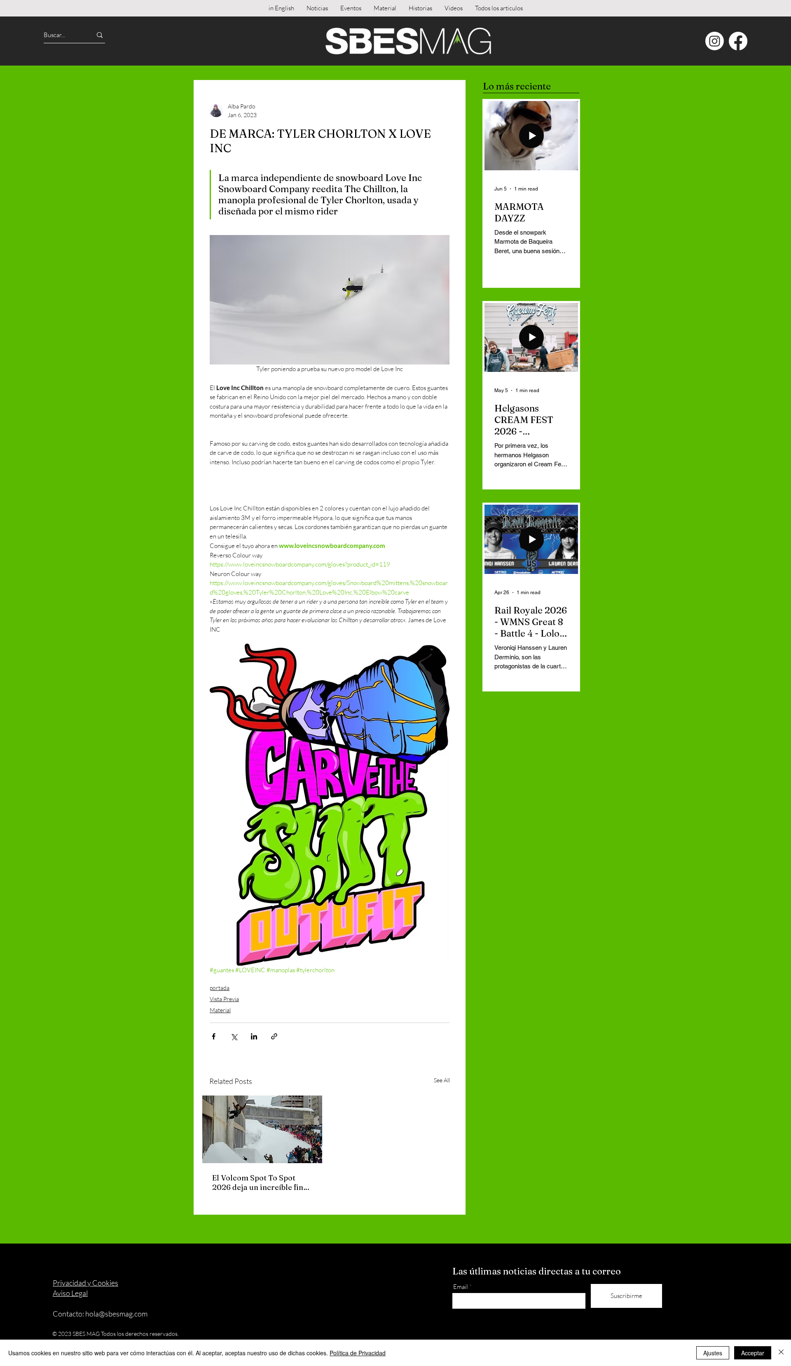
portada (219, 987)
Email (460, 1287)
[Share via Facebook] (214, 1036)
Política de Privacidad (358, 1353)
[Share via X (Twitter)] (234, 1036)
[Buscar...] (99, 35)
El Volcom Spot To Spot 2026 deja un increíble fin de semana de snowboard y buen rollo (260, 1182)
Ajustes (712, 1353)
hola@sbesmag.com (116, 1313)
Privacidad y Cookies (85, 1282)
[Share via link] (274, 1036)
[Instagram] (714, 41)
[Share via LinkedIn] (254, 1036)
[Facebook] (738, 41)
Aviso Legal (70, 1293)
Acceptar (752, 1353)
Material (220, 1009)
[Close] (781, 1352)
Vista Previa (224, 998)
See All (442, 1080)
